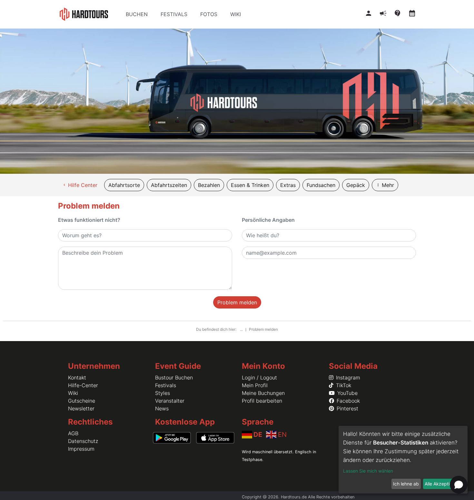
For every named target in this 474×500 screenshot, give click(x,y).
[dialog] (403, 460)
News (162, 408)
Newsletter (81, 408)
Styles (162, 393)
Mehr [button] (385, 185)
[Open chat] (459, 485)
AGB (73, 433)
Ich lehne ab (406, 483)
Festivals (165, 385)
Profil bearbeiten (262, 400)
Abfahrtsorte (124, 185)
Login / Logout (259, 377)
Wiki (73, 393)
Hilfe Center (79, 185)
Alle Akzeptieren (442, 483)
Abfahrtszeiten (169, 185)
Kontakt (77, 377)
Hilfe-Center (83, 385)
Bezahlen (209, 185)
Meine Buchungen (263, 393)
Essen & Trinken (250, 185)
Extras (288, 185)
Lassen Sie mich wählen (368, 471)
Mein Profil (255, 385)
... (242, 329)
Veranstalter (169, 400)
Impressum (81, 449)
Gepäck (355, 185)
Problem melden (237, 302)
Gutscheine (81, 400)
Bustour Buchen (174, 377)
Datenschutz (83, 441)
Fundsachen (321, 185)
